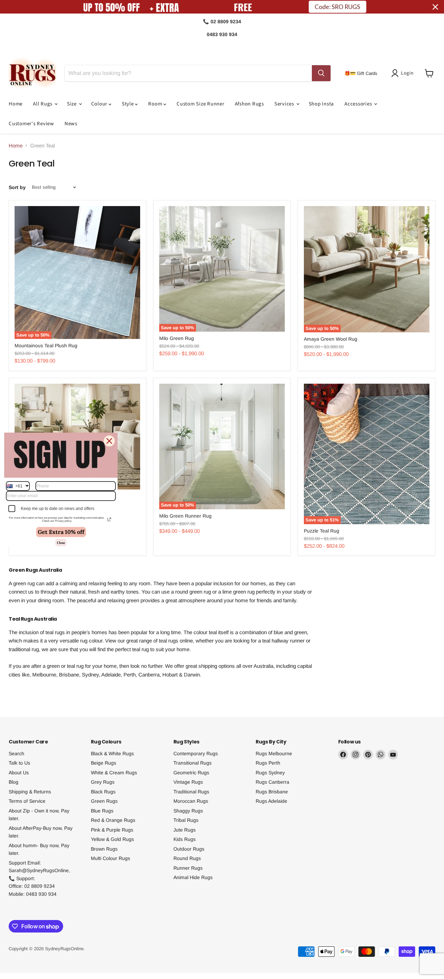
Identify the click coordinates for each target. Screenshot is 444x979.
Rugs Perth (268, 763)
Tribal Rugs (185, 820)
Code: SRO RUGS (337, 6)
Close (61, 542)
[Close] (109, 441)
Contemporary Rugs (195, 753)
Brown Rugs (104, 849)
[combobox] (18, 486)
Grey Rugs (102, 782)
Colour (100, 104)
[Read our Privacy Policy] (109, 519)
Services (285, 104)
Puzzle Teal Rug (321, 531)
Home (16, 104)
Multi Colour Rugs (110, 858)
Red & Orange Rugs (113, 820)
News (71, 123)
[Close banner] (435, 7)
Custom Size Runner (200, 104)
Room (155, 104)
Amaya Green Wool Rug (330, 339)
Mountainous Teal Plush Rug (46, 345)
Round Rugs (187, 858)
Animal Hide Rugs (193, 877)
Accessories (358, 104)
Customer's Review (31, 123)
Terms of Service (27, 801)
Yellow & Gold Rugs (112, 839)
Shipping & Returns (30, 791)
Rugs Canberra (272, 782)
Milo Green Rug (176, 338)
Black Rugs (103, 791)
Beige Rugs (103, 763)
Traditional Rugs (191, 791)
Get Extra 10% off (61, 531)
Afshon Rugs (249, 104)
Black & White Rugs (112, 753)
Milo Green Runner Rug (185, 516)
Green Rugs (104, 801)
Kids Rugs (184, 839)
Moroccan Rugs (190, 801)
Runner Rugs (188, 868)
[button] (403, 73)
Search (16, 753)
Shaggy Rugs (188, 811)
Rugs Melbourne (274, 753)
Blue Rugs (102, 811)
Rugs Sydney (270, 772)
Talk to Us (19, 763)
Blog (13, 782)
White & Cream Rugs (114, 772)
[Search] (321, 73)
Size (72, 104)
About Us (19, 772)
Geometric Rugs (191, 772)
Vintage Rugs (188, 782)
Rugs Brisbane (272, 791)
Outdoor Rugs (188, 849)
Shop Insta (321, 104)
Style (128, 104)
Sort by (17, 187)
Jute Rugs (184, 830)
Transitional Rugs (192, 763)
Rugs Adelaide (271, 801)
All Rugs (43, 104)
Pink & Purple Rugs (112, 830)
